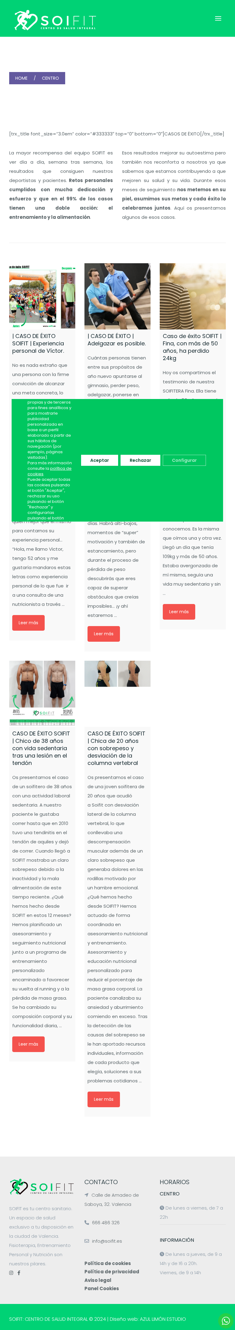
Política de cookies (107, 1263)
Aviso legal (97, 1280)
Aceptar (100, 460)
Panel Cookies (101, 1288)
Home (21, 78)
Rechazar (140, 460)
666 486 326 (106, 1222)
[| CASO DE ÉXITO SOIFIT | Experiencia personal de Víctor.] (42, 296)
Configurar (184, 460)
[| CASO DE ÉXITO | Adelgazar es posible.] (117, 296)
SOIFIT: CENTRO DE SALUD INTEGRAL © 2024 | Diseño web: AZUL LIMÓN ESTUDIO (97, 1319)
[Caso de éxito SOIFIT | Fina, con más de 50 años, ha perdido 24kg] (193, 296)
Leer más (28, 623)
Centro (50, 78)
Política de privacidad (111, 1271)
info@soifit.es (107, 1241)
